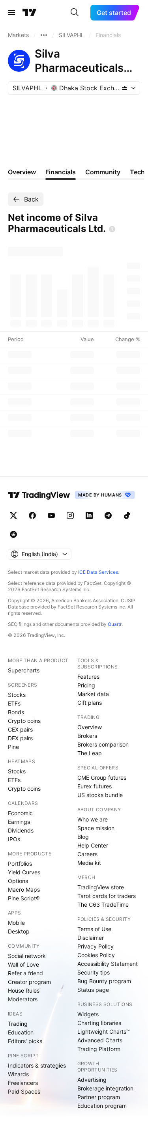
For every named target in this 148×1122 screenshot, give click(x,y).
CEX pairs (20, 729)
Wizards (18, 1074)
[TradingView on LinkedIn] (89, 515)
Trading (18, 1023)
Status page (93, 989)
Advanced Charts (99, 1040)
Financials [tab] (60, 172)
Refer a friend (25, 973)
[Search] (74, 13)
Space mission (95, 828)
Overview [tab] (22, 172)
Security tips (93, 972)
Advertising (92, 1079)
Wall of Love (23, 964)
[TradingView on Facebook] (32, 515)
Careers (87, 854)
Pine (13, 746)
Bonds (16, 712)
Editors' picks (25, 1041)
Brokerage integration (105, 1088)
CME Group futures (101, 777)
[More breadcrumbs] (43, 35)
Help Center (92, 845)
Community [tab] (102, 172)
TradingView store (100, 887)
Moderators (22, 999)
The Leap (89, 753)
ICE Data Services (98, 572)
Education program (102, 1105)
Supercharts (23, 670)
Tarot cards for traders (106, 895)
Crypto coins (24, 720)
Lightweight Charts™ (103, 1031)
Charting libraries (99, 1022)
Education (21, 1032)
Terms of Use (94, 929)
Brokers (87, 735)
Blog (83, 836)
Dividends (21, 830)
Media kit (89, 862)
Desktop (19, 931)
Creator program (29, 981)
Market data (93, 694)
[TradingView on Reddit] (13, 534)
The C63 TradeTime (103, 904)
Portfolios (20, 863)
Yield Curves (24, 872)
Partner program (98, 1097)
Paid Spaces (24, 1091)
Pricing (86, 685)
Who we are (92, 819)
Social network (27, 955)
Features (88, 676)
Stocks (17, 694)
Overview (89, 727)
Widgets (88, 1014)
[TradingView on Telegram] (108, 515)
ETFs (14, 703)
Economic (20, 813)
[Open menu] (11, 13)
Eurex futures (94, 786)
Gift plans (89, 702)
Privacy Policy (95, 946)
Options (18, 880)
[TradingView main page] (29, 12)
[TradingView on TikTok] (127, 515)
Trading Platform (98, 1048)
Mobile (16, 922)
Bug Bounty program (104, 981)
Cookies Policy (96, 955)
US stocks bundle (100, 795)
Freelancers (23, 1082)
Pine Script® (23, 898)
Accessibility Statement (107, 963)
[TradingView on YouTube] (51, 515)
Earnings (19, 821)
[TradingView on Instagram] (70, 515)
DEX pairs (20, 738)
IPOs (14, 839)
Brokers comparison (103, 744)
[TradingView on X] (13, 515)
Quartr (115, 624)
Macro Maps (24, 889)
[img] (124, 87)
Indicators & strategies (37, 1065)
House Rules (23, 990)
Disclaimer (90, 937)
